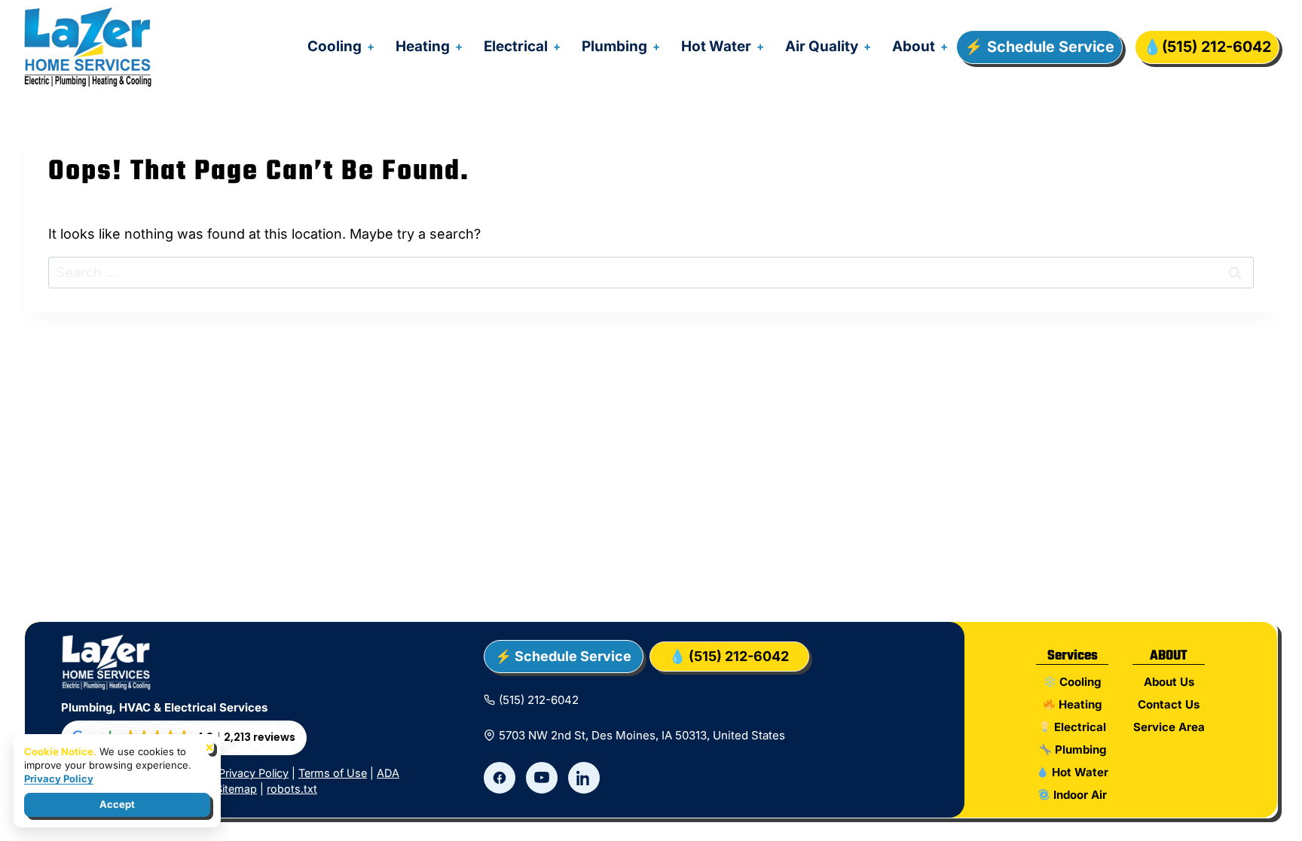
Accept (117, 804)
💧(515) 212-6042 (1207, 47)
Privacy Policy (254, 772)
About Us (1169, 682)
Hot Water (716, 46)
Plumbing (614, 46)
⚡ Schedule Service (1039, 47)
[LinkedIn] (584, 778)
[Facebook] (499, 778)
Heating (423, 46)
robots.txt (292, 788)
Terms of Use (332, 772)
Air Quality (821, 46)
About (913, 46)
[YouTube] (542, 778)
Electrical (516, 46)
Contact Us (1169, 704)
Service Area (1169, 727)
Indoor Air (1078, 795)
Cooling (334, 46)
